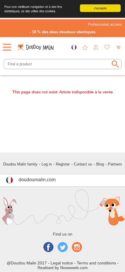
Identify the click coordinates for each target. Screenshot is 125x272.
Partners (115, 164)
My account (96, 47)
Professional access (105, 24)
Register (63, 164)
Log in (47, 164)
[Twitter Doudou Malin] (62, 247)
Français (73, 47)
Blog (100, 164)
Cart (118, 47)
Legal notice (62, 263)
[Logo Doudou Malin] (36, 45)
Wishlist (107, 47)
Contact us (83, 164)
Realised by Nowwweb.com (63, 267)
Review (85, 47)
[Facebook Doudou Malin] (48, 247)
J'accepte (100, 8)
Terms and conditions (96, 263)
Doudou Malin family (20, 164)
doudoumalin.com (37, 179)
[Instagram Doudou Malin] (76, 247)
